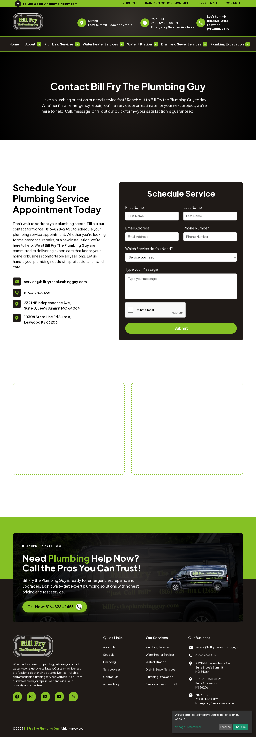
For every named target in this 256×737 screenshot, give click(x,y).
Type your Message (141, 269)
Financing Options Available (167, 3)
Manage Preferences (188, 727)
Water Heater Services (160, 654)
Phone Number (196, 228)
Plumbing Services (158, 647)
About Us (109, 647)
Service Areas (208, 3)
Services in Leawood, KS (161, 684)
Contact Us (110, 677)
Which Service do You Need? (149, 248)
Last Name (192, 207)
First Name (134, 207)
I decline (225, 727)
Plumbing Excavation (159, 677)
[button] (33, 44)
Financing (109, 662)
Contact (233, 3)
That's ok (240, 727)
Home (14, 44)
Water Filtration (156, 662)
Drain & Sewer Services (160, 669)
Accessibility (111, 684)
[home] (39, 21)
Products (128, 3)
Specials (108, 654)
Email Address (137, 228)
